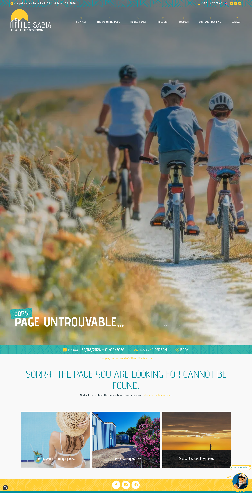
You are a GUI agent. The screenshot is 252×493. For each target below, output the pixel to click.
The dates (73, 349)
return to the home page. (157, 395)
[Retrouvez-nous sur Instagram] (235, 3)
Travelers (144, 349)
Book (184, 349)
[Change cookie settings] (5, 487)
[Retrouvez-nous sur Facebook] (231, 3)
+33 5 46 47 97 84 (211, 3)
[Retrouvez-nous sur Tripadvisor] (240, 3)
